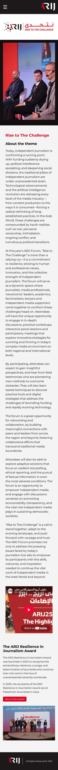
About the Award (14, 699)
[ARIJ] (48, 7)
